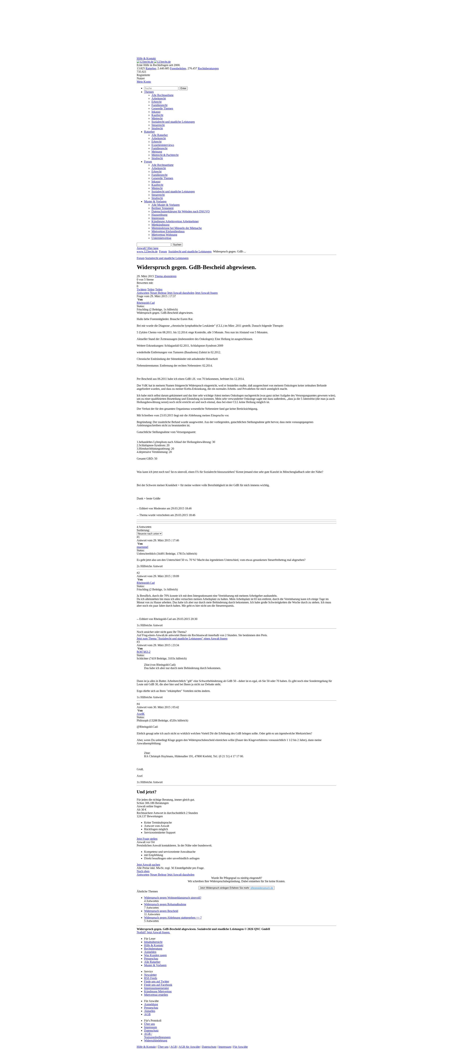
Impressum (158, 218)
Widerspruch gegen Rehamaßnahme (165, 904)
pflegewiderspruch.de (262, 887)
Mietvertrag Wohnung (164, 234)
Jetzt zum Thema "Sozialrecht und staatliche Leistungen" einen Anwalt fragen (182, 638)
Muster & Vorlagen (155, 201)
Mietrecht (157, 118)
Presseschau (151, 958)
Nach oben (143, 871)
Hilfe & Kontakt (146, 58)
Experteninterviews (163, 145)
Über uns (149, 1023)
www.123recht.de (147, 251)
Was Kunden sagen (155, 955)
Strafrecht (157, 128)
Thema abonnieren (165, 276)
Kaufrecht (157, 115)
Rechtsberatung (153, 948)
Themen (149, 91)
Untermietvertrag (161, 238)
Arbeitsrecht (159, 98)
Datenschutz (151, 1030)
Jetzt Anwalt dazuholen (180, 292)
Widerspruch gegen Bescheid (161, 910)
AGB (147, 1014)
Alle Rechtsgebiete (162, 95)
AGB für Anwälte (189, 1046)
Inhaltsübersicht (153, 942)
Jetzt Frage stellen (147, 838)
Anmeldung (151, 1004)
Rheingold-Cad (146, 302)
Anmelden (150, 951)
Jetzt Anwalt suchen (148, 864)
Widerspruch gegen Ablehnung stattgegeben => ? (173, 917)
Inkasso (156, 111)
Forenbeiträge (178, 68)
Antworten (143, 292)
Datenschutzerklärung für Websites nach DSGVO (181, 211)
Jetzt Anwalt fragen (206, 292)
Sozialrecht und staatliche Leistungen (173, 121)
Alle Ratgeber (160, 135)
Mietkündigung (160, 224)
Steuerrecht (158, 125)
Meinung (157, 151)
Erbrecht (156, 101)
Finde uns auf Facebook (158, 984)
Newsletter (150, 974)
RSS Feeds (150, 978)
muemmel (142, 547)
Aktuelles (149, 1011)
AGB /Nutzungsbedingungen (157, 1035)
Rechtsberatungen (208, 68)
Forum (148, 161)
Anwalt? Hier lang (147, 248)
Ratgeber (151, 68)
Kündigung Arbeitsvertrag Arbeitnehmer (175, 221)
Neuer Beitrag (158, 292)
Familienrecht (159, 105)
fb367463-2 (143, 651)
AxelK (141, 713)
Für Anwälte (240, 1046)
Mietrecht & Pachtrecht (165, 155)
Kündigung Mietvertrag (158, 991)
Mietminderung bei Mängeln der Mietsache (177, 228)
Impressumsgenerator (156, 988)
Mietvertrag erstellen (156, 994)
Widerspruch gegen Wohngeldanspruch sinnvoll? (172, 897)
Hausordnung (159, 214)
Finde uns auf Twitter (156, 981)
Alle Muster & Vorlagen (166, 204)
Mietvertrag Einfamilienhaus (168, 231)
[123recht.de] (154, 61)
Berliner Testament (162, 208)
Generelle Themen (162, 108)
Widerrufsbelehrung (155, 1040)
